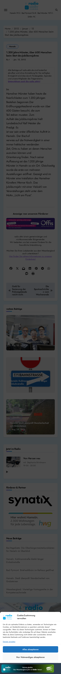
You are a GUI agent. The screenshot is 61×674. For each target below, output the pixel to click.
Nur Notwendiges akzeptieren (30, 657)
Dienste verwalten (9, 642)
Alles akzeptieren (30, 649)
